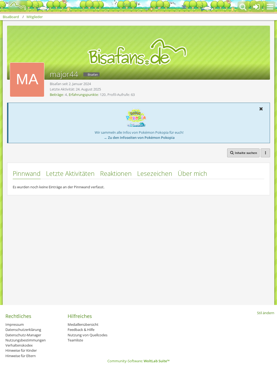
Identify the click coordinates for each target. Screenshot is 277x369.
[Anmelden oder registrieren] (256, 6)
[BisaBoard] (14, 6)
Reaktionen (116, 173)
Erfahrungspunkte (83, 94)
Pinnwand (27, 173)
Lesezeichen (154, 173)
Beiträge (56, 94)
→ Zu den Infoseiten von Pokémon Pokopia (139, 137)
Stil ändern (265, 312)
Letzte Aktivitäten (70, 173)
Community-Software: (138, 360)
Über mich (192, 173)
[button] (270, 6)
